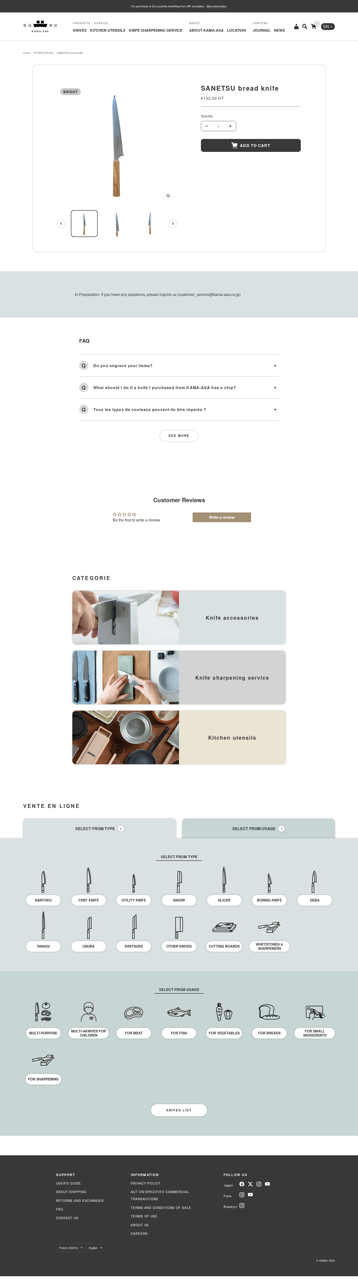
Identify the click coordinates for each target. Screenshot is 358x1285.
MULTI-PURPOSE (43, 1032)
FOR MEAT (134, 1032)
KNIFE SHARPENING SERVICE (155, 30)
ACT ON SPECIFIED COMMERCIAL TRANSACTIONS (160, 1195)
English (93, 1248)
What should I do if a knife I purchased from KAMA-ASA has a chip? (164, 387)
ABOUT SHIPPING (71, 1191)
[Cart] (313, 26)
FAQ (59, 1209)
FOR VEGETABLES (224, 1032)
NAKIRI (179, 900)
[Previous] (61, 223)
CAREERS (139, 1233)
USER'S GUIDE (68, 1183)
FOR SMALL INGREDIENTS (314, 1033)
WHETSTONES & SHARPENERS (269, 946)
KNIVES (80, 30)
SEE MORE (179, 435)
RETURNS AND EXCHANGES (80, 1200)
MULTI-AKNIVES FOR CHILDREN (88, 1033)
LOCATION (236, 30)
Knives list (179, 1110)
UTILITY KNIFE (134, 900)
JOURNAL (262, 30)
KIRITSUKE (134, 946)
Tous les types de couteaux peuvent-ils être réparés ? (149, 409)
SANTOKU (43, 900)
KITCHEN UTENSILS (107, 30)
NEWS (279, 30)
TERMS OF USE (144, 1216)
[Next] (173, 223)
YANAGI (43, 946)
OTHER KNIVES (43, 53)
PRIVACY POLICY (145, 1183)
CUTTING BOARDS (224, 946)
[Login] (296, 26)
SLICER (224, 900)
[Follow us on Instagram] (258, 1184)
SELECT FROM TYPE (95, 828)
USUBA (88, 946)
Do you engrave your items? (123, 365)
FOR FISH (179, 1032)
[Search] (304, 26)
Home (26, 53)
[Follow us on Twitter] (250, 1184)
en (326, 26)
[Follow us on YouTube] (267, 1184)
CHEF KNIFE (88, 900)
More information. (217, 6)
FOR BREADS (269, 1032)
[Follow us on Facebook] (241, 1184)
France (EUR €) (68, 1248)
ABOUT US (140, 1225)
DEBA (315, 900)
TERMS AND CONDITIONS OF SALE (161, 1207)
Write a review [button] (222, 517)
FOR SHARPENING (43, 1079)
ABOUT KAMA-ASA (206, 30)
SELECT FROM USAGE (253, 828)
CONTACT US (67, 1218)
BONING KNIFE (269, 900)
